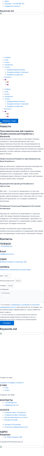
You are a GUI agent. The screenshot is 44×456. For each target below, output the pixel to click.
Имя (1, 276)
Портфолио (9, 65)
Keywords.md (7, 11)
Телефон (3, 286)
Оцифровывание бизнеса (16, 70)
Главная (7, 57)
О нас (6, 60)
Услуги (7, 62)
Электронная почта (7, 281)
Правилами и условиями (20, 305)
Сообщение (4, 289)
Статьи (7, 67)
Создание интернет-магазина (17, 72)
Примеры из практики (15, 75)
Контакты (8, 77)
